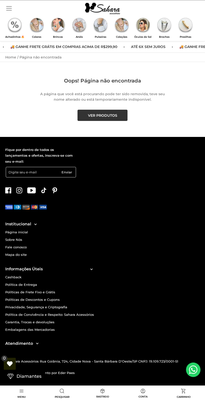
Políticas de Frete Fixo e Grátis (30, 292)
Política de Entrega (21, 285)
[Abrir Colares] (37, 25)
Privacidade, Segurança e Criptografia (36, 307)
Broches (164, 36)
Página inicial (16, 232)
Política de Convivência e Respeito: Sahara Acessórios (49, 315)
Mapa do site (16, 255)
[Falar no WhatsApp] (193, 370)
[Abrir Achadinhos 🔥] (15, 25)
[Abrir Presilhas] (185, 25)
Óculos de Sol (143, 36)
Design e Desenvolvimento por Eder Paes (40, 373)
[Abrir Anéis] (79, 25)
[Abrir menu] (9, 8)
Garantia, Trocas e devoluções (29, 322)
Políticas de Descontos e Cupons (32, 300)
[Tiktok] (44, 190)
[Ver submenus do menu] (35, 224)
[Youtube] (31, 190)
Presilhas (185, 36)
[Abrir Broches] (164, 25)
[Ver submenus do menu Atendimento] (37, 343)
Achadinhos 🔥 (14, 36)
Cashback (13, 277)
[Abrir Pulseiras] (100, 25)
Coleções (121, 36)
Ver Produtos (102, 115)
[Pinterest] (55, 190)
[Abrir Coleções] (121, 25)
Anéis (79, 36)
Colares (36, 36)
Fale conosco (16, 247)
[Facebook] (8, 190)
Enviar (67, 172)
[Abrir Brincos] (58, 25)
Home (11, 57)
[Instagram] (19, 190)
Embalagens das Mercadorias (30, 330)
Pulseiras (100, 36)
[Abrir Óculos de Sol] (143, 25)
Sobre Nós (13, 240)
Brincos (58, 36)
